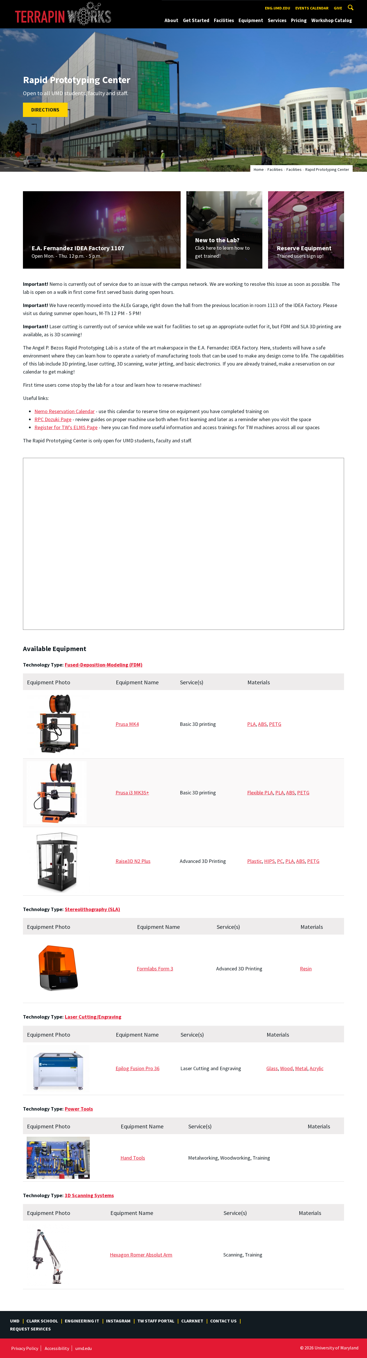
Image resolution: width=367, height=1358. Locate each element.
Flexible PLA (260, 792)
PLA (251, 724)
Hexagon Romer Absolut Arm (141, 1254)
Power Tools (79, 1108)
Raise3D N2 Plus (133, 861)
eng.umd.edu (277, 8)
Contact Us (223, 1321)
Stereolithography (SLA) (92, 909)
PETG (275, 724)
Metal (301, 1068)
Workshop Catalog (331, 20)
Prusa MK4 (127, 724)
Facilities (224, 20)
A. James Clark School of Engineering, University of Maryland (66, 5)
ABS (262, 724)
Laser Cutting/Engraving (93, 1016)
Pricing (299, 20)
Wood (286, 1068)
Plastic (254, 861)
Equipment (251, 20)
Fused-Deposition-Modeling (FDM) (103, 664)
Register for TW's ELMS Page (65, 427)
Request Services (30, 1329)
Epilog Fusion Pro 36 (137, 1068)
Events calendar (312, 8)
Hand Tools (132, 1157)
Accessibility (57, 1348)
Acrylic (316, 1068)
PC (280, 861)
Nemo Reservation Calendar (64, 411)
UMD (14, 1321)
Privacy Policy (24, 1348)
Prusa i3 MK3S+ (132, 792)
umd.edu (83, 1348)
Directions (45, 109)
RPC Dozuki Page (52, 419)
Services (277, 20)
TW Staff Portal (155, 1321)
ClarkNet (192, 1321)
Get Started (196, 20)
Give (338, 8)
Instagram (118, 1321)
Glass (272, 1068)
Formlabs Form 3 (155, 968)
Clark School (42, 1321)
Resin (306, 968)
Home (259, 169)
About (171, 20)
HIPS (269, 861)
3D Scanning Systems (89, 1195)
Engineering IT (82, 1321)
